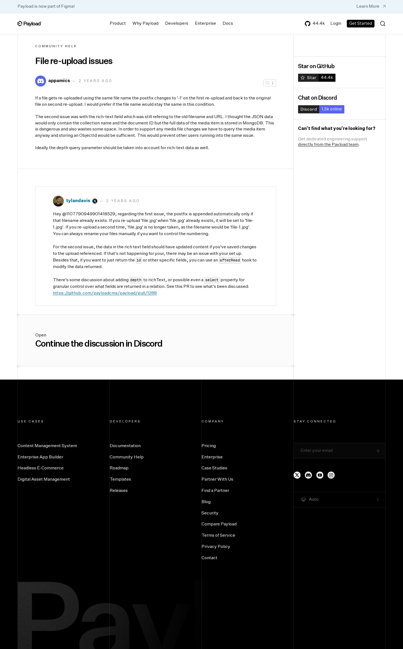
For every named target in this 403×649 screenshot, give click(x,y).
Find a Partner (215, 491)
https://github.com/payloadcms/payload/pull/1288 (105, 293)
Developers (176, 23)
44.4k (319, 23)
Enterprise (205, 23)
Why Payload (145, 23)
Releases (119, 491)
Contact (209, 558)
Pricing (209, 446)
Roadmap (119, 468)
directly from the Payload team (328, 145)
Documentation (125, 446)
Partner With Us (217, 479)
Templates (120, 479)
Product (118, 23)
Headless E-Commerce (41, 468)
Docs (228, 23)
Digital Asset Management (44, 479)
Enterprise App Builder (40, 457)
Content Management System (47, 446)
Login (335, 23)
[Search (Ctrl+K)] (382, 24)
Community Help (56, 46)
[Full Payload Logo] (30, 23)
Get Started (360, 23)
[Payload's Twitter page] (297, 475)
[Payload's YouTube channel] (319, 475)
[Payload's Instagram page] (331, 475)
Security (210, 513)
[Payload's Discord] (308, 475)
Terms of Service (218, 535)
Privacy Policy (216, 547)
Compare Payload (219, 524)
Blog (206, 502)
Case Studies (214, 468)
